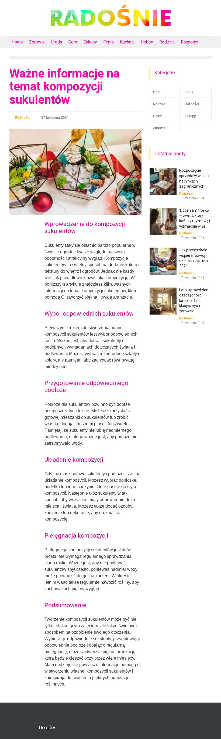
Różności (189, 42)
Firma (108, 42)
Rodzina (167, 42)
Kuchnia (127, 42)
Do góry (47, 727)
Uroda (56, 42)
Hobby (147, 42)
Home (17, 42)
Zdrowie (37, 42)
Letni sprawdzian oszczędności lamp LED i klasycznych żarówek (193, 300)
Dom (72, 42)
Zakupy (90, 42)
